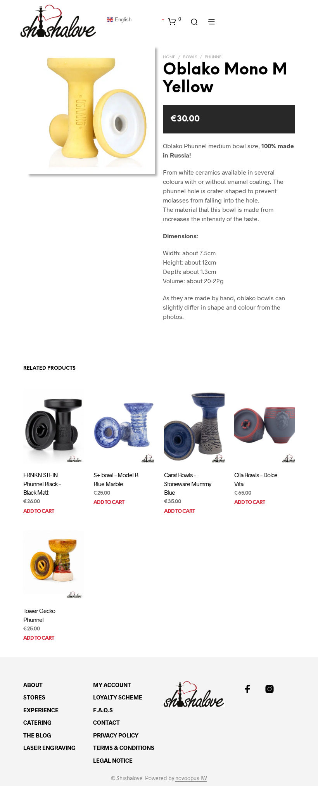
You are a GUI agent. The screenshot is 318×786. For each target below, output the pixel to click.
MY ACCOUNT (112, 684)
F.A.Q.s (103, 709)
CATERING (37, 722)
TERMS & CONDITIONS (123, 747)
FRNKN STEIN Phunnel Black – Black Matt (41, 483)
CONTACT (106, 722)
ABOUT (33, 684)
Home (169, 57)
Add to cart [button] (38, 511)
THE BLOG (37, 735)
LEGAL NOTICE (113, 760)
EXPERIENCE (41, 709)
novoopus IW (191, 778)
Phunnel (214, 57)
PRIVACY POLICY (115, 735)
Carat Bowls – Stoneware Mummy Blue (187, 483)
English (122, 19)
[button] (174, 21)
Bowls (190, 57)
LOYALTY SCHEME (117, 697)
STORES (34, 697)
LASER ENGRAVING (49, 747)
